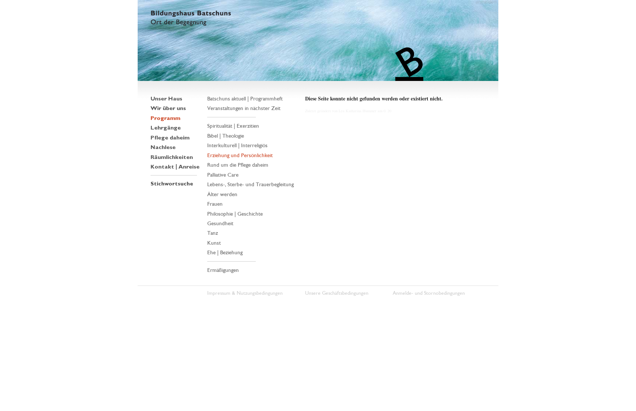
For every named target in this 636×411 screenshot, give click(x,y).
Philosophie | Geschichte (235, 213)
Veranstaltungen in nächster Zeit (243, 108)
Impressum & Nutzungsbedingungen (245, 293)
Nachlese (163, 147)
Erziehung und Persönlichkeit (240, 155)
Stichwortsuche (172, 183)
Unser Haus (166, 98)
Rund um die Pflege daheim (237, 165)
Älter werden (222, 194)
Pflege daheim (170, 137)
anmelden (486, 2)
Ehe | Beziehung (225, 252)
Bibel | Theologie (225, 135)
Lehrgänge (166, 127)
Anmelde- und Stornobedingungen (429, 293)
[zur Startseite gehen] (318, 40)
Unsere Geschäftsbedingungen (336, 293)
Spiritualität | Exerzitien (233, 126)
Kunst (214, 243)
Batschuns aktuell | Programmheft (245, 98)
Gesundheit (220, 223)
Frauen (215, 204)
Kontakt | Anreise (175, 166)
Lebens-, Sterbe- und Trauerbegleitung (250, 184)
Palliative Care (223, 174)
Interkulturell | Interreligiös (237, 145)
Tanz (212, 233)
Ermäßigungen (223, 270)
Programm (165, 118)
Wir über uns (168, 108)
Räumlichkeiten (172, 157)
